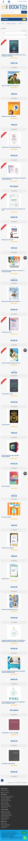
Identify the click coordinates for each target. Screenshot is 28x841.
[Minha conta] (22, 1)
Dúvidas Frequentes (5, 799)
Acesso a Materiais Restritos (7, 796)
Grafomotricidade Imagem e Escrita (11, 363)
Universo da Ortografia (8, 548)
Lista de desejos (4, 826)
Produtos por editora (11, 23)
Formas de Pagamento (6, 797)
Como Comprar (4, 802)
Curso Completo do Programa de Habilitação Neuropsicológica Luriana (13, 702)
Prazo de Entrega (5, 803)
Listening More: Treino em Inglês (10, 732)
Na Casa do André (6, 517)
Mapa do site (4, 819)
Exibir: (26, 34)
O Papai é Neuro (6, 424)
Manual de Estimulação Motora (10, 609)
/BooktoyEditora (5, 792)
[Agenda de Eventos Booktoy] (19, 1)
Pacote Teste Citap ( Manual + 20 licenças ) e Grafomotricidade (13, 271)
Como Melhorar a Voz (7, 393)
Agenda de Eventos (5, 811)
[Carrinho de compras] (25, 1)
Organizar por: (24, 30)
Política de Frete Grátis (6, 806)
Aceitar (24, 832)
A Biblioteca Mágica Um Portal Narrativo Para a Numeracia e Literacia (14, 55)
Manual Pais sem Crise (7, 239)
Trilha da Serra (5, 578)
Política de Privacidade (6, 800)
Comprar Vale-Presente (6, 814)
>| (13, 780)
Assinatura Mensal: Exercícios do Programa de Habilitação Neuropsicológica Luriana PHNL (13, 641)
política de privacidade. (19, 839)
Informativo (3, 827)
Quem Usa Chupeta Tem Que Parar (10, 85)
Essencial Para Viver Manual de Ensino (11, 147)
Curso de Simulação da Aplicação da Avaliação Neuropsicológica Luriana (13, 671)
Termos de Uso (4, 807)
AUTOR (20, 23)
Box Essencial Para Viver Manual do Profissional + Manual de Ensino (14, 178)
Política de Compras (5, 804)
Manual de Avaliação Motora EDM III (11, 301)
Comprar (14, 67)
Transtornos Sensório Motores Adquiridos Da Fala (13, 209)
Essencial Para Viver (7, 332)
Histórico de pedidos (5, 824)
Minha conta (4, 823)
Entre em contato (5, 816)
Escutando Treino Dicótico (8, 763)
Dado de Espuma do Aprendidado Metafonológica (10, 456)
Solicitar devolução (5, 818)
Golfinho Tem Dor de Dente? (9, 116)
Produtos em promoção (6, 815)
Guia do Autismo (6, 486)
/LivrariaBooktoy (5, 790)
